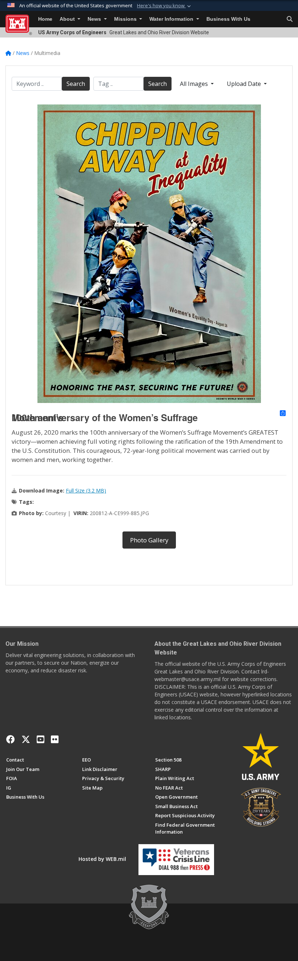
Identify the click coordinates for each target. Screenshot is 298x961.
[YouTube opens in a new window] (40, 739)
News (95, 19)
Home (45, 19)
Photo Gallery (149, 540)
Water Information (172, 19)
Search (76, 84)
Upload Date (244, 84)
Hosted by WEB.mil (102, 858)
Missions (126, 19)
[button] (164, 5)
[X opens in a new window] (25, 739)
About (68, 19)
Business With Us (228, 19)
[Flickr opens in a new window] (55, 739)
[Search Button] (290, 19)
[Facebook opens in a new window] (10, 739)
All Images (194, 84)
